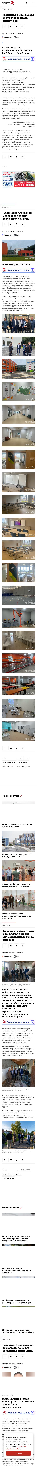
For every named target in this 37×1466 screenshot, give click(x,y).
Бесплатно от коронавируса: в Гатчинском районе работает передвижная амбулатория (16, 1238)
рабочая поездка (8, 766)
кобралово (17, 1174)
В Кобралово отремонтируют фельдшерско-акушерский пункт (17, 1301)
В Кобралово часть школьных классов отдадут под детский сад (18, 1331)
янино (26, 758)
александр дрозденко (23, 766)
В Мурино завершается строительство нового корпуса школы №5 (16, 916)
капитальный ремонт (23, 1169)
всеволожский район (9, 762)
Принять (18, 1453)
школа (19, 758)
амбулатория (7, 1174)
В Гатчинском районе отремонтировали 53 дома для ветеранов (16, 1270)
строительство (23, 762)
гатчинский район (8, 1178)
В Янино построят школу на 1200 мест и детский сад (17, 855)
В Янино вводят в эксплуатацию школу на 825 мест (17, 826)
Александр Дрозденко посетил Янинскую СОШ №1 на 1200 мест (17, 885)
